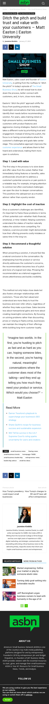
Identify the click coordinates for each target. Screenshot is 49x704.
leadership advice (10, 461)
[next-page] (26, 605)
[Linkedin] (17, 47)
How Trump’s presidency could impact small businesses (13, 494)
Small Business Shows (18, 9)
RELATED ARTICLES (12, 561)
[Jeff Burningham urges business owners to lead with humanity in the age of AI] (9, 596)
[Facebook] (5, 47)
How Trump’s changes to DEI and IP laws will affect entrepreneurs (35, 494)
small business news (18, 451)
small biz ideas (24, 461)
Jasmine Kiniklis (11, 41)
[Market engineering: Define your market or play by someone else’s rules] (9, 571)
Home (5, 9)
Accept (7, 700)
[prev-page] (22, 605)
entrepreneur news (32, 457)
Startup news (33, 451)
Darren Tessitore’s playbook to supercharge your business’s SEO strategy (24, 416)
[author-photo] (24, 523)
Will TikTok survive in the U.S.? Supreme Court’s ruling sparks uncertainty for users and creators (24, 436)
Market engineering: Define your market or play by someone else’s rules (30, 571)
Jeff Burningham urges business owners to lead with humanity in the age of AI (31, 596)
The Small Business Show (37, 9)
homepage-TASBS (29, 454)
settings (29, 695)
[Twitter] (11, 47)
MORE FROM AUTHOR (33, 561)
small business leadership (13, 457)
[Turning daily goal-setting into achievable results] (9, 583)
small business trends (12, 454)
